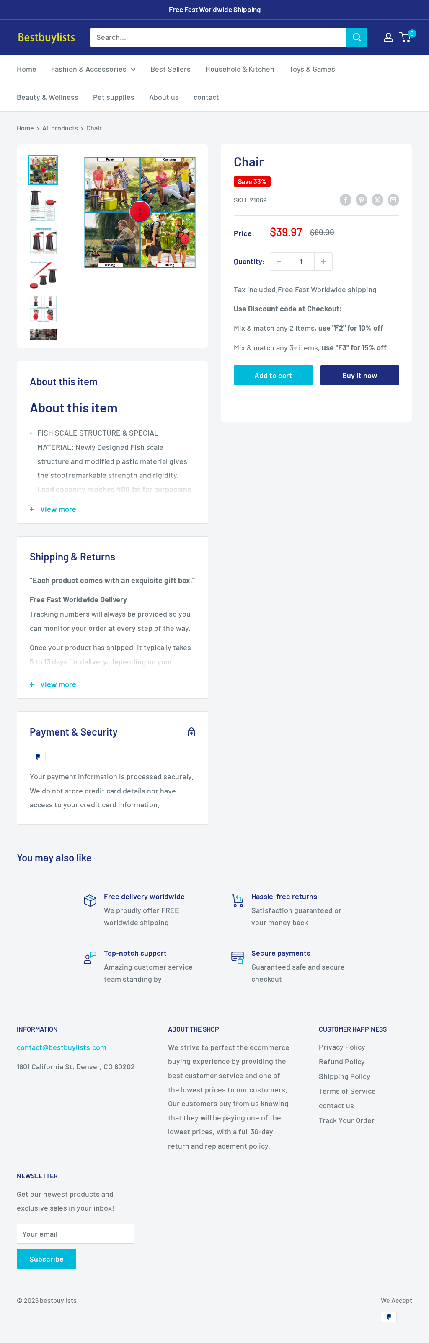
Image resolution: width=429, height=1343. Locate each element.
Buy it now (359, 375)
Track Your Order (347, 1120)
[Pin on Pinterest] (361, 199)
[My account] (388, 37)
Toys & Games (312, 68)
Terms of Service (347, 1090)
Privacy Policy (342, 1046)
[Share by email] (393, 199)
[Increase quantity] (323, 261)
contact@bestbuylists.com (61, 1047)
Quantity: (249, 261)
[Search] (356, 37)
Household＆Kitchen (239, 68)
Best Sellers (170, 68)
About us (164, 96)
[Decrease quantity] (279, 261)
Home (26, 68)
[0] (405, 37)
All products (60, 128)
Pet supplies (113, 96)
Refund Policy (342, 1061)
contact (206, 96)
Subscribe (46, 1258)
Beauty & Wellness (47, 96)
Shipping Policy (344, 1076)
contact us (336, 1105)
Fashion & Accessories (89, 68)
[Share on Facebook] (345, 199)
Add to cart (273, 375)
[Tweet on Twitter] (377, 199)
